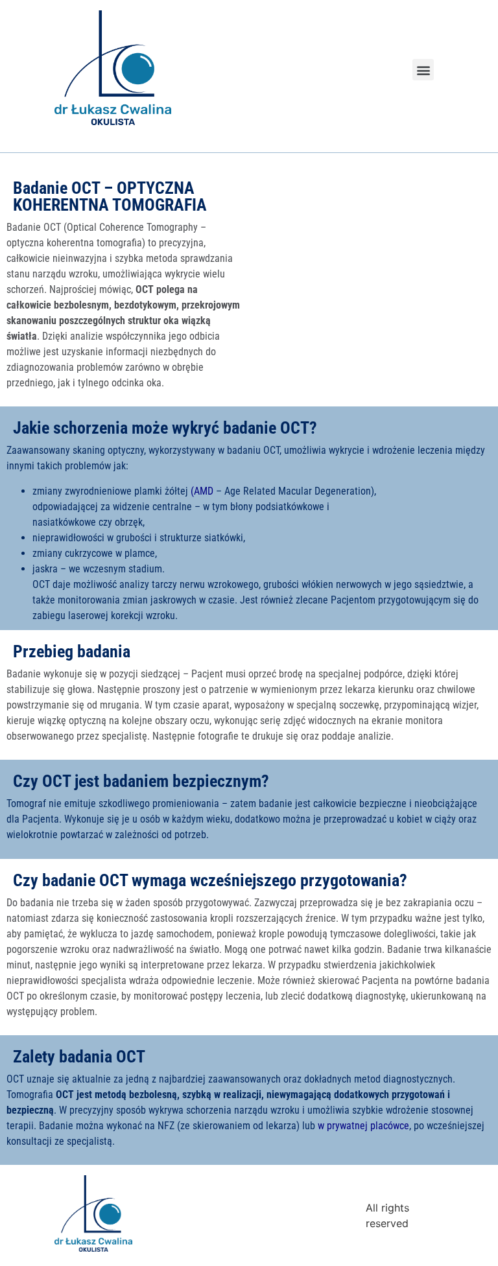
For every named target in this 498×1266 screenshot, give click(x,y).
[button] (423, 69)
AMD (203, 491)
